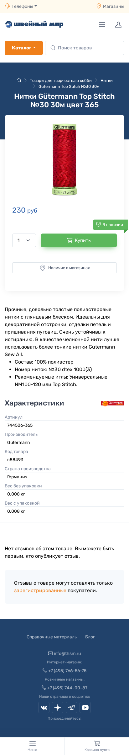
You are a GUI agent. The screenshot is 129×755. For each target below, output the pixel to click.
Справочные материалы (52, 637)
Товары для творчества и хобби (61, 80)
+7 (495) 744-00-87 (67, 688)
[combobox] (84, 48)
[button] (64, 159)
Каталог (21, 48)
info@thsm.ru (67, 653)
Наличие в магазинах (69, 267)
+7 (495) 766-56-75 (67, 670)
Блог (90, 637)
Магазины (113, 6)
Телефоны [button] (22, 6)
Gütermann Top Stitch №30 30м (69, 86)
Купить (83, 240)
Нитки (107, 80)
